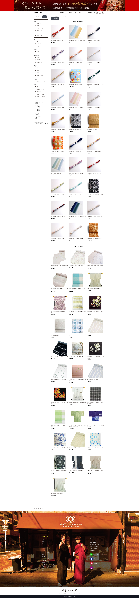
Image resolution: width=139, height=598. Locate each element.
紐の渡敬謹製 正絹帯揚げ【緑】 (57, 173)
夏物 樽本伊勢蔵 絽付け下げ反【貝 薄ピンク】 (59, 266)
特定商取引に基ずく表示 (47, 543)
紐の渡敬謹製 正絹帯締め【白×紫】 (58, 62)
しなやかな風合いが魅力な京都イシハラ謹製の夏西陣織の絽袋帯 (59, 335)
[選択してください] (41, 102)
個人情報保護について (46, 546)
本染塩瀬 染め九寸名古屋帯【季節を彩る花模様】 (77, 380)
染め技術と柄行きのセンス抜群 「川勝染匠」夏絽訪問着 (95, 471)
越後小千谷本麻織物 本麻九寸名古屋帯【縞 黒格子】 (95, 403)
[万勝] (41, 119)
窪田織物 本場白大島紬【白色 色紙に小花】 (95, 266)
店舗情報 (90, 12)
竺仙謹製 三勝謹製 (40, 96)
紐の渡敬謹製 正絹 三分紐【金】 (58, 84)
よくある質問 (44, 556)
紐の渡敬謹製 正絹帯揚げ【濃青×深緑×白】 (77, 216)
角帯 (37, 70)
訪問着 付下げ (39, 28)
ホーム (35, 508)
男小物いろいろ (39, 75)
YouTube (95, 563)
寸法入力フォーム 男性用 (47, 570)
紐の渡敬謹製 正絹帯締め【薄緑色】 (58, 194)
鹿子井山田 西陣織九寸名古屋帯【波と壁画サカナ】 (59, 471)
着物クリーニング (40, 94)
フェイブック (96, 558)
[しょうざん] (41, 108)
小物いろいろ (39, 62)
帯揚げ (38, 59)
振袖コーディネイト (46, 562)
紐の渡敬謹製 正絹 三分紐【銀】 (93, 107)
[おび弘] (41, 103)
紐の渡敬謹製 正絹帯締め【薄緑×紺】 (94, 40)
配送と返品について (46, 541)
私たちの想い (61, 12)
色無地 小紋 (39, 30)
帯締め (38, 57)
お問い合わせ (44, 554)
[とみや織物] (41, 110)
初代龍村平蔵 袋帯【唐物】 (92, 129)
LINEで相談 (96, 554)
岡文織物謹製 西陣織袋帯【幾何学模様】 (95, 194)
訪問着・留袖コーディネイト (48, 564)
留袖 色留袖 (39, 23)
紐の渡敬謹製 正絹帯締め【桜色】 (58, 238)
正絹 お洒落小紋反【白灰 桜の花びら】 (59, 379)
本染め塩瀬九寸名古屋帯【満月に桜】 (76, 356)
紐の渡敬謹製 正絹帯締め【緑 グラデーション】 (95, 85)
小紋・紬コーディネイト (47, 560)
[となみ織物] (41, 109)
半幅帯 (38, 46)
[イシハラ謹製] (41, 116)
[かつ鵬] (41, 105)
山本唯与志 (38, 91)
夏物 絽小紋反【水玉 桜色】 (93, 334)
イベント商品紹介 (45, 552)
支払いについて (45, 539)
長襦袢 (38, 51)
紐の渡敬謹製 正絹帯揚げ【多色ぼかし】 (77, 107)
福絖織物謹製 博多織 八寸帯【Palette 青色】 (77, 335)
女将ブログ (80, 12)
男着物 (38, 68)
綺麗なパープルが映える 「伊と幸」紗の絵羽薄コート (95, 426)
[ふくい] (41, 112)
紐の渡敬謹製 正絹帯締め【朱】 (57, 40)
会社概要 (44, 550)
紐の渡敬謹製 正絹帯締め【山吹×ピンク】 (59, 129)
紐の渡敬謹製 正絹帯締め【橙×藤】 (94, 151)
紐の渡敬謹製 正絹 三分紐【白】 (93, 62)
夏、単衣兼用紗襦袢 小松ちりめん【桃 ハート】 (59, 289)
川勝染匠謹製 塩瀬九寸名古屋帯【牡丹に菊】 (95, 312)
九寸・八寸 (40, 508)
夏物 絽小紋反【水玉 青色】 (93, 379)
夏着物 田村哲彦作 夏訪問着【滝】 (76, 470)
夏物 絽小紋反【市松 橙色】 (75, 447)
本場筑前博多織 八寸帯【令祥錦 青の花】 (95, 447)
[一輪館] (41, 117)
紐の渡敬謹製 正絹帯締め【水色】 (76, 194)
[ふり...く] (41, 113)
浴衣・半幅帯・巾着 (40, 81)
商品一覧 (70, 12)
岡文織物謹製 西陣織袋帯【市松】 (76, 129)
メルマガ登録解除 (45, 558)
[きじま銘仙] (41, 106)
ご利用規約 (44, 548)
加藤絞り (38, 86)
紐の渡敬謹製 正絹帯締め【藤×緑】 (76, 173)
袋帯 (37, 41)
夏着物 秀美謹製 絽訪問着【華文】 (94, 288)
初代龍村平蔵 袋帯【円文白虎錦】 (58, 151)
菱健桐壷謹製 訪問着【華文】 (57, 493)
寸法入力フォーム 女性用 (47, 568)
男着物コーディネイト (46, 566)
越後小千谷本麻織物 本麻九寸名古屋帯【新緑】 (59, 426)
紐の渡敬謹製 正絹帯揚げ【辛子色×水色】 (77, 40)
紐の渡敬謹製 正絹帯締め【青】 (75, 151)
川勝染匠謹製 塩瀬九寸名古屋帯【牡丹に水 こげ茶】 (95, 357)
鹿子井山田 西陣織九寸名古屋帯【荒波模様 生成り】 (60, 448)
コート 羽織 (39, 35)
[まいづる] (41, 114)
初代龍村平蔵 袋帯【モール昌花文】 (76, 84)
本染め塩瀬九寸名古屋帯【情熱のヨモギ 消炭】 (59, 403)
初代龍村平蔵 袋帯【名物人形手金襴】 (94, 238)
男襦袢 (38, 72)
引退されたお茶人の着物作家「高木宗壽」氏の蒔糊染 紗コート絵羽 (77, 426)
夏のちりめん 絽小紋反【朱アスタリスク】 (59, 356)
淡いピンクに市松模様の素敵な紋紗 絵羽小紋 (59, 312)
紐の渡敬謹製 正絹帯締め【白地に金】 (94, 216)
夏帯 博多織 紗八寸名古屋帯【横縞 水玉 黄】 (78, 312)
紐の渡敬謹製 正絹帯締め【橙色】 (76, 62)
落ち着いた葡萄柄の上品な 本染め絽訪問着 (77, 402)
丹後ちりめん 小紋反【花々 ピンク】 (76, 265)
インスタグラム (97, 567)
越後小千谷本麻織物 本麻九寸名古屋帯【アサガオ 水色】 (77, 289)
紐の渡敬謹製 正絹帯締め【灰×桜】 (76, 238)
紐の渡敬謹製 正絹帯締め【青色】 (58, 107)
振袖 (37, 25)
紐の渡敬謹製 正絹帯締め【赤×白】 (94, 173)
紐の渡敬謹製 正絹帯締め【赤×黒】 (58, 216)
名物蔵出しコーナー (40, 89)
